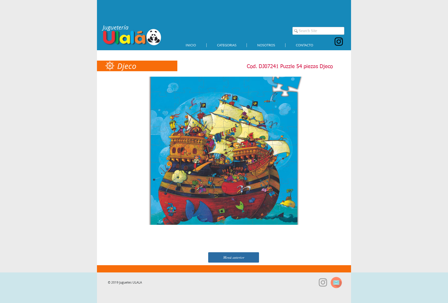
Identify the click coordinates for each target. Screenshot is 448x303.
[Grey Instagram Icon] (322, 282)
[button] (227, 45)
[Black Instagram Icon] (338, 41)
